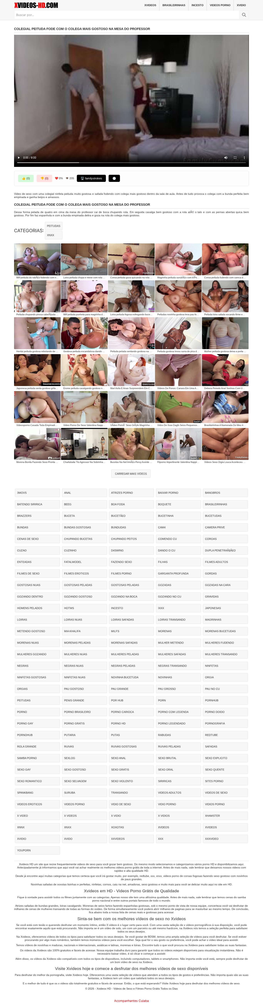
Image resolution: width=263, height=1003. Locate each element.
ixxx (161, 608)
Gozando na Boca (124, 596)
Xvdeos (163, 827)
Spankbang (25, 792)
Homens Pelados (29, 608)
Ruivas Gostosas (124, 746)
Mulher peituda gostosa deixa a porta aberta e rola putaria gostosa (225, 351)
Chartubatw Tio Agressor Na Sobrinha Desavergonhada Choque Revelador (84, 462)
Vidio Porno (167, 804)
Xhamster (212, 815)
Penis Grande (74, 700)
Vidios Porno (215, 804)
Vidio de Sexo (121, 804)
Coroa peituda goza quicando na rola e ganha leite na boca (131, 277)
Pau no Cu (212, 688)
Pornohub (25, 735)
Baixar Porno (168, 492)
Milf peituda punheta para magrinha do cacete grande (84, 314)
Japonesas (213, 608)
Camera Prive (215, 527)
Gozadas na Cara (217, 585)
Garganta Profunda (173, 573)
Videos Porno (220, 5)
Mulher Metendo (171, 642)
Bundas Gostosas (77, 527)
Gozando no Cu (169, 596)
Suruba (69, 792)
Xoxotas (117, 827)
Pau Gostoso (74, 688)
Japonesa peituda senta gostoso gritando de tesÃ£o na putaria (37, 388)
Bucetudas (213, 515)
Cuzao (22, 550)
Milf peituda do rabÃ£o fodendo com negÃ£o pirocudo (37, 277)
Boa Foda (118, 504)
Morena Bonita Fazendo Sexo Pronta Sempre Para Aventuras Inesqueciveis (37, 462)
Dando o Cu (166, 550)
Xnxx (50, 235)
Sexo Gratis (120, 769)
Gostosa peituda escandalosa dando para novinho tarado (84, 351)
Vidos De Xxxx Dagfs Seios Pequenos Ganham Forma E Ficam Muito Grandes (178, 425)
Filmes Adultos (216, 562)
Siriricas (164, 781)
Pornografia (215, 723)
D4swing (117, 550)
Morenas (165, 631)
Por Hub (117, 700)
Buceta (69, 515)
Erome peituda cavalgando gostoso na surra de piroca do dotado (84, 388)
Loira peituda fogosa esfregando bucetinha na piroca (131, 314)
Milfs (115, 631)
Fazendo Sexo (121, 562)
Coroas (211, 538)
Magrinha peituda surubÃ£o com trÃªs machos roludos (178, 277)
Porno (22, 711)
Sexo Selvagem (75, 781)
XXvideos (118, 838)
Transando (119, 792)
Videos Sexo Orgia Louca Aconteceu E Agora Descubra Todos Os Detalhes (225, 462)
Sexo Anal (118, 758)
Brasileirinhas (173, 5)
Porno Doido (214, 711)
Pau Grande (119, 688)
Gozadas (164, 585)
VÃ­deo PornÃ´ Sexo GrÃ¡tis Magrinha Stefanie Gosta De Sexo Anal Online (131, 425)
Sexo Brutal (167, 758)
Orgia (209, 677)
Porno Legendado (171, 723)
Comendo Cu (167, 538)
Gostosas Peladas (78, 585)
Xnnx (20, 827)
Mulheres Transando (221, 654)
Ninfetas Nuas (74, 677)
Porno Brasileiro (77, 711)
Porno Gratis (74, 723)
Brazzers (24, 515)
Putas (115, 735)
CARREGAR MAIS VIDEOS (131, 473)
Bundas (22, 527)
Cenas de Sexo (28, 538)
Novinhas (165, 677)
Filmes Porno (121, 573)
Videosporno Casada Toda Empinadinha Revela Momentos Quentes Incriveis (37, 425)
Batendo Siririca (29, 504)
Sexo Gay (24, 769)
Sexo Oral (165, 769)
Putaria (69, 735)
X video (22, 815)
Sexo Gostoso (75, 769)
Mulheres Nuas (75, 654)
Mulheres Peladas (125, 654)
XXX (160, 838)
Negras (22, 665)
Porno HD (118, 723)
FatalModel (73, 562)
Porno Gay (25, 723)
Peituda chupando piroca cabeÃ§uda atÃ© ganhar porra (37, 314)
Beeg (67, 504)
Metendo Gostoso (31, 631)
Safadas (211, 746)
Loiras (22, 619)
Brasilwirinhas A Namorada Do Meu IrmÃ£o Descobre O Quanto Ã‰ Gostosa (225, 425)
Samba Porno (27, 758)
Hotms (69, 608)
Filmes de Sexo (28, 573)
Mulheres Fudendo (219, 642)
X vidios (164, 815)
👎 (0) (44, 178)
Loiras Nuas (73, 619)
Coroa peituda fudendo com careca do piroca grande (225, 277)
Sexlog (69, 758)
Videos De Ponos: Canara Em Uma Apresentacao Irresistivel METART (178, 388)
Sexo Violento (122, 781)
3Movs (22, 492)
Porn (162, 700)
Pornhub (211, 700)
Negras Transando (172, 665)
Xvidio (241, 5)
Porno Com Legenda (173, 711)
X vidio (116, 815)
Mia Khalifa (72, 631)
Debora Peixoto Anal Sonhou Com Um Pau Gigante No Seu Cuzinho (225, 388)
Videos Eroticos (29, 804)
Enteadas (24, 562)
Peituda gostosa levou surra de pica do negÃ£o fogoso (178, 351)
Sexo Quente (214, 769)
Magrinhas (213, 619)
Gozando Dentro (30, 596)
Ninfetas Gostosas (31, 677)
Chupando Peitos (124, 538)
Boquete (164, 504)
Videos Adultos (169, 792)
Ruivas (69, 746)
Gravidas (212, 596)
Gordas (211, 573)
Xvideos (150, 5)
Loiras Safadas (122, 619)
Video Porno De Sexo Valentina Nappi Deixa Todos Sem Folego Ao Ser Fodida (84, 425)
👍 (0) (26, 178)
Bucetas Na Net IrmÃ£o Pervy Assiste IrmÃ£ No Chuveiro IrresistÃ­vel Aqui (131, 462)
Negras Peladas (123, 665)
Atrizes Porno (122, 492)
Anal (67, 492)
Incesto (198, 5)
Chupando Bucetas (78, 538)
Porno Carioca (122, 711)
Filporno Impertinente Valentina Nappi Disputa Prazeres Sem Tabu (178, 462)
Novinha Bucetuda (124, 677)
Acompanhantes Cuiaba (131, 1001)
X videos (70, 815)
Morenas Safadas (124, 642)
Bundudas (118, 527)
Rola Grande (26, 746)
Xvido (68, 838)
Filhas (163, 562)
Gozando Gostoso (78, 596)
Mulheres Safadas (172, 654)
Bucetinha (165, 515)
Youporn (24, 850)
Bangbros (212, 492)
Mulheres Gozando (31, 654)
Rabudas (164, 735)
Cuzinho (70, 550)
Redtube (211, 735)
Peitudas (53, 225)
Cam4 (162, 527)
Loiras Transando (171, 619)
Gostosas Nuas (28, 585)
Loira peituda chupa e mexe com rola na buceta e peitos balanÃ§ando (84, 277)
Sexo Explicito (216, 758)
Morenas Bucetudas (220, 631)
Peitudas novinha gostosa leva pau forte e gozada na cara (178, 314)
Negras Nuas (73, 665)
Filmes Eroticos (76, 573)
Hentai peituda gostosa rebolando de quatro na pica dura (37, 351)
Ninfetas (211, 665)
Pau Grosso (167, 688)
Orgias (22, 688)
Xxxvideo (212, 838)
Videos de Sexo (216, 792)
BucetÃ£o (118, 515)
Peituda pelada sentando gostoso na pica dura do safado (131, 351)
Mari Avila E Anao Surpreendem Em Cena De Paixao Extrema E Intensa (131, 388)
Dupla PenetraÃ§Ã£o (220, 550)
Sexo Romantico (29, 781)
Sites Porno (214, 781)
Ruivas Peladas (169, 746)
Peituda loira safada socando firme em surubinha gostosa (225, 314)
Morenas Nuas (28, 642)
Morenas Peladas (77, 642)
